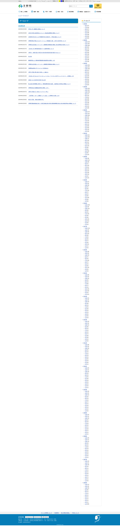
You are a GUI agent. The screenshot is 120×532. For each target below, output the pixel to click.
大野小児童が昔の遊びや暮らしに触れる (38, 72)
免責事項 (56, 512)
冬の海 (30, 56)
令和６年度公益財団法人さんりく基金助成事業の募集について (43, 33)
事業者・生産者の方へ (85, 11)
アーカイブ (26, 15)
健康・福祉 (36, 11)
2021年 (85, 133)
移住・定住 (60, 11)
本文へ (20, 1)
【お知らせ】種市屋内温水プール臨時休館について (41, 48)
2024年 (85, 63)
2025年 (85, 40)
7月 (86, 27)
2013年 (85, 319)
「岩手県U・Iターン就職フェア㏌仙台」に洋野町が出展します (43, 95)
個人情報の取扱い (65, 512)
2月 (86, 36)
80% (91, 1)
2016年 (85, 249)
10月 (86, 45)
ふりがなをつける (32, 1)
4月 (86, 32)
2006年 (85, 482)
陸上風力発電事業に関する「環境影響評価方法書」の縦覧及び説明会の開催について (49, 83)
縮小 (77, 1)
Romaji (43, 1)
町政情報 (99, 11)
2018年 (85, 203)
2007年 (85, 459)
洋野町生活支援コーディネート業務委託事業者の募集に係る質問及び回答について (48, 44)
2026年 (85, 23)
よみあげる (48, 1)
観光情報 (71, 11)
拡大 (71, 1)
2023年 (85, 86)
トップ (20, 15)
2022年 (85, 110)
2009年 (85, 412)
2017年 (85, 226)
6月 (86, 29)
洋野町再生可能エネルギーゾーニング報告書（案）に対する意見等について (47, 40)
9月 (86, 47)
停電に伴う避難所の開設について (36, 29)
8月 (86, 25)
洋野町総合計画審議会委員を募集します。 (38, 87)
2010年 (85, 389)
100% (87, 1)
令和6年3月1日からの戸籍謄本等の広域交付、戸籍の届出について (44, 37)
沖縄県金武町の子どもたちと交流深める (38, 68)
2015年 (85, 273)
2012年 (85, 343)
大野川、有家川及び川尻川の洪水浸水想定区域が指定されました (44, 52)
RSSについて (75, 512)
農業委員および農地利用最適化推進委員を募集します (41, 60)
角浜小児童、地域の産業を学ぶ (36, 99)
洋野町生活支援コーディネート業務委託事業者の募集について (43, 64)
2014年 (85, 296)
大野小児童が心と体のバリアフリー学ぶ (38, 91)
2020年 (85, 156)
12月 (86, 41)
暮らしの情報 (24, 11)
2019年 (85, 179)
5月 (86, 31)
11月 (86, 43)
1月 (86, 38)
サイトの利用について (46, 512)
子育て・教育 (48, 11)
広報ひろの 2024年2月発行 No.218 (37, 80)
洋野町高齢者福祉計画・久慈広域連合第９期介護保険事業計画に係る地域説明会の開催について (52, 103)
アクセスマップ (29, 517)
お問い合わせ (45, 517)
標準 (57, 1)
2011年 (85, 366)
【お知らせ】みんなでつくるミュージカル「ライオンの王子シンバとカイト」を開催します (51, 76)
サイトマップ (37, 517)
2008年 (85, 436)
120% (84, 1)
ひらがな (39, 1)
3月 (86, 34)
